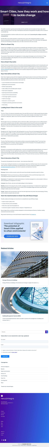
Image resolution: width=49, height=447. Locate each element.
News (2, 424)
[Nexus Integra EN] (24, 3)
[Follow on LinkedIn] (5, 440)
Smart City (24, 22)
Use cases (3, 416)
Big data (2, 368)
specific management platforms (7, 69)
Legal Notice (34, 445)
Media (2, 421)
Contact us (33, 214)
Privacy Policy (23, 445)
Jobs (2, 426)
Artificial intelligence (5, 366)
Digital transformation (5, 371)
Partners (2, 414)
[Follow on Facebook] (1, 440)
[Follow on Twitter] (3, 440)
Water (2, 382)
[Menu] (47, 3)
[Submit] (46, 331)
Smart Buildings (4, 375)
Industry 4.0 (3, 373)
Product (2, 411)
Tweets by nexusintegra (7, 386)
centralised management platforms (8, 166)
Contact (2, 433)
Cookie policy (29, 445)
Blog (2, 423)
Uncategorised (4, 380)
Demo (2, 435)
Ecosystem (3, 412)
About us (2, 431)
